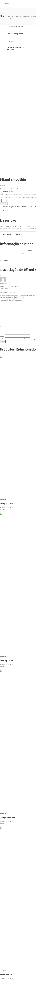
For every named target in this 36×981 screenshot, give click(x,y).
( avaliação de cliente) (7, 191)
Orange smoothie (7, 817)
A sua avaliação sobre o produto (12, 300)
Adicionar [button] (3, 500)
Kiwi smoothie (6, 974)
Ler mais (3, 971)
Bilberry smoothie (8, 660)
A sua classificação (7, 297)
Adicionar (4, 204)
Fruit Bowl (19, 207)
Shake (25, 207)
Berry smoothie (6, 503)
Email (2, 336)
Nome (2, 327)
